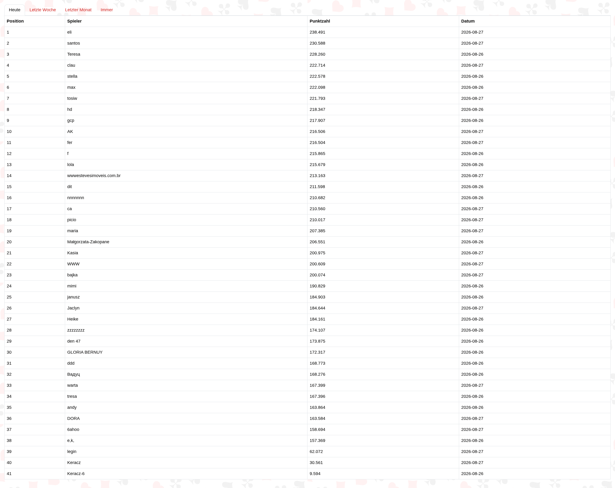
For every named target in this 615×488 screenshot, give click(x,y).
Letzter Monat (78, 9)
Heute (14, 9)
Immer (107, 9)
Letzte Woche (43, 9)
